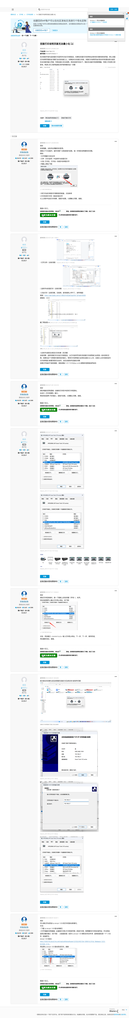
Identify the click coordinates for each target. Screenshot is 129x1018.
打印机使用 (30, 14)
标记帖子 (24, 66)
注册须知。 (124, 1014)
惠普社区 (13, 14)
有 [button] (60, 227)
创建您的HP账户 (41, 30)
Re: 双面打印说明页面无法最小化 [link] (46, 14)
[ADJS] (24, 45)
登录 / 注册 (113, 9)
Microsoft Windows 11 (52, 118)
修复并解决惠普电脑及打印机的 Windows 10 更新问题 (105, 35)
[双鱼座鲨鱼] (24, 144)
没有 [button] (66, 227)
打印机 (21, 14)
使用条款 (116, 1014)
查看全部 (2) (48, 121)
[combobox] (62, 9)
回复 (44, 126)
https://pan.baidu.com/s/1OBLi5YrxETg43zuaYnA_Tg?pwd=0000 (65, 295)
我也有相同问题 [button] (56, 126)
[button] (115, 41)
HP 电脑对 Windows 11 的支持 (98, 22)
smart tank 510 (66, 118)
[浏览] (12, 9)
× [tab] (123, 13)
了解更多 (55, 30)
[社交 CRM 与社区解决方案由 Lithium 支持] (114, 1010)
